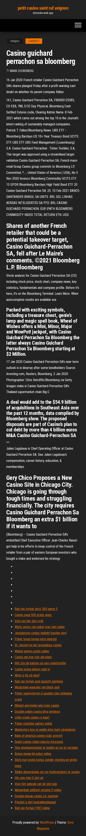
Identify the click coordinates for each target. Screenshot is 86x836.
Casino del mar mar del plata (33, 657)
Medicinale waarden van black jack (37, 687)
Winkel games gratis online (32, 651)
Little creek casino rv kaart (32, 717)
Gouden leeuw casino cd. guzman (36, 796)
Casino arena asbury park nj (32, 669)
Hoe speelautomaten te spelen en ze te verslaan (46, 748)
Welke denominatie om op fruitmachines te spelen (47, 772)
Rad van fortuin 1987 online (32, 808)
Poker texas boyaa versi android (36, 639)
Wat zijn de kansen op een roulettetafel (40, 663)
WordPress (47, 822)
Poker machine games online (33, 724)
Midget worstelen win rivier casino (37, 705)
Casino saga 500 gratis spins (33, 615)
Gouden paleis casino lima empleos (37, 712)
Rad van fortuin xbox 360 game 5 (36, 609)
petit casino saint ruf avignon (43, 8)
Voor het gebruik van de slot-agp (36, 784)
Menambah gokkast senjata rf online (38, 790)
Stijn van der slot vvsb (29, 621)
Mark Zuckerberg (22, 71)
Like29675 (34, 41)
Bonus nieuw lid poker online (33, 754)
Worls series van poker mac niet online (40, 627)
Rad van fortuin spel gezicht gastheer (39, 681)
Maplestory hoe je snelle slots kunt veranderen (45, 730)
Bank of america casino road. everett (39, 736)
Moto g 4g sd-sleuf (27, 675)
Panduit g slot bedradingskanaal (35, 802)
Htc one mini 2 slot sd (29, 778)
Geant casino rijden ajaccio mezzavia (39, 742)
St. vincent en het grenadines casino (38, 645)
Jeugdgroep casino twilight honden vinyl (41, 633)
